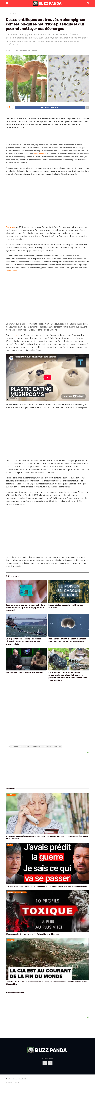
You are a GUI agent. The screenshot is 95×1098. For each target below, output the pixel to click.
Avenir (10, 845)
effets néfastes (39, 153)
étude (17, 335)
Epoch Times (11, 270)
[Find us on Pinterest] (50, 1063)
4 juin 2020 (10, 51)
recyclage (57, 746)
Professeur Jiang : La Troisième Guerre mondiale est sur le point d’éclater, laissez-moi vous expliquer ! (47, 886)
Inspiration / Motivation (17, 892)
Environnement (18, 14)
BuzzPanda (15, 1082)
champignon (16, 746)
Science (34, 51)
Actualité (11, 794)
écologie (27, 746)
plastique (37, 746)
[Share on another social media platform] (87, 107)
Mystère (11, 940)
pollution (47, 746)
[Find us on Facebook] (45, 1063)
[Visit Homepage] (47, 3)
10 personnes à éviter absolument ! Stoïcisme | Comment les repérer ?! (34, 934)
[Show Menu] (7, 3)
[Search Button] (88, 3)
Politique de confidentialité (16, 1079)
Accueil (8, 14)
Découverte (11, 227)
